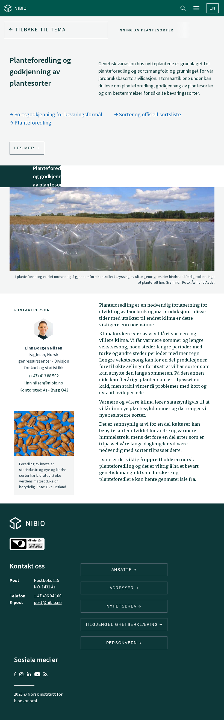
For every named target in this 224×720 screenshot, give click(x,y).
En (213, 8)
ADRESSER (122, 588)
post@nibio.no (48, 602)
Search (183, 8)
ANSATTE (122, 569)
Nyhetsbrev (122, 606)
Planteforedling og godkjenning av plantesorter (114, 30)
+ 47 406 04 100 (47, 595)
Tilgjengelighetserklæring (122, 624)
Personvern (122, 643)
